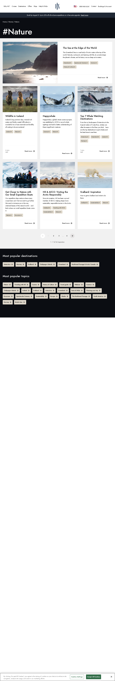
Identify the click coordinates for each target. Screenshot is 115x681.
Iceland (24, 290)
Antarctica (7, 264)
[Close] (111, 676)
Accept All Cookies (93, 677)
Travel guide (64, 285)
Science (89, 285)
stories (11, 22)
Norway (19, 264)
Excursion (7, 296)
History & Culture (48, 285)
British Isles (18, 302)
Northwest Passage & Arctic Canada (83, 264)
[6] (72, 236)
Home (5, 22)
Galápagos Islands (46, 264)
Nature (6, 285)
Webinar (77, 285)
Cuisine (34, 285)
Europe (52, 296)
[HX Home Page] (57, 6)
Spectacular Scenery (23, 296)
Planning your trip (92, 290)
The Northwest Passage (79, 296)
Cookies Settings (77, 677)
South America (98, 296)
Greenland (62, 264)
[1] (43, 236)
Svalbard (31, 264)
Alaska (63, 296)
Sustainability (40, 296)
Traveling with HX (20, 285)
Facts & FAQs (75, 290)
